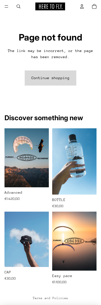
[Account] (82, 6)
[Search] (18, 6)
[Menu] (6, 6)
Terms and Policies (50, 298)
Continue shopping (50, 78)
